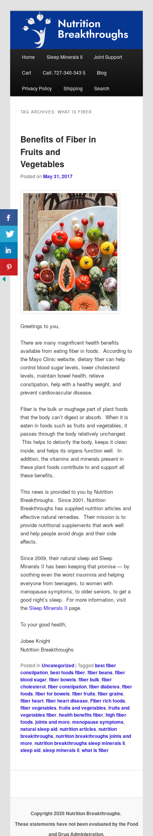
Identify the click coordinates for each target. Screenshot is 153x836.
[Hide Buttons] (4, 281)
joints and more (52, 721)
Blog (102, 72)
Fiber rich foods (107, 700)
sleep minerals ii (61, 750)
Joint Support (108, 56)
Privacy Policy (37, 88)
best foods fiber (67, 672)
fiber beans (100, 672)
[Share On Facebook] (9, 217)
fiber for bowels (52, 693)
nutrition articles (78, 728)
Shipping (73, 88)
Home (28, 56)
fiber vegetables (38, 707)
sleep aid (30, 750)
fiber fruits (83, 693)
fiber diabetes (104, 686)
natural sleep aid (38, 728)
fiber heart (32, 700)
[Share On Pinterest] (9, 267)
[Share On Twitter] (9, 234)
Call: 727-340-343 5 (64, 72)
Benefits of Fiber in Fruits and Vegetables (58, 151)
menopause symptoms (98, 721)
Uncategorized (58, 665)
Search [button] (101, 88)
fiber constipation (67, 686)
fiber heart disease (67, 700)
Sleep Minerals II (64, 56)
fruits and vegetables (82, 707)
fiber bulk (88, 679)
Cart (26, 72)
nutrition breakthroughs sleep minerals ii (80, 743)
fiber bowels (62, 679)
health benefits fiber (81, 714)
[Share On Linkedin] (9, 250)
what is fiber (95, 750)
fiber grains (110, 693)
